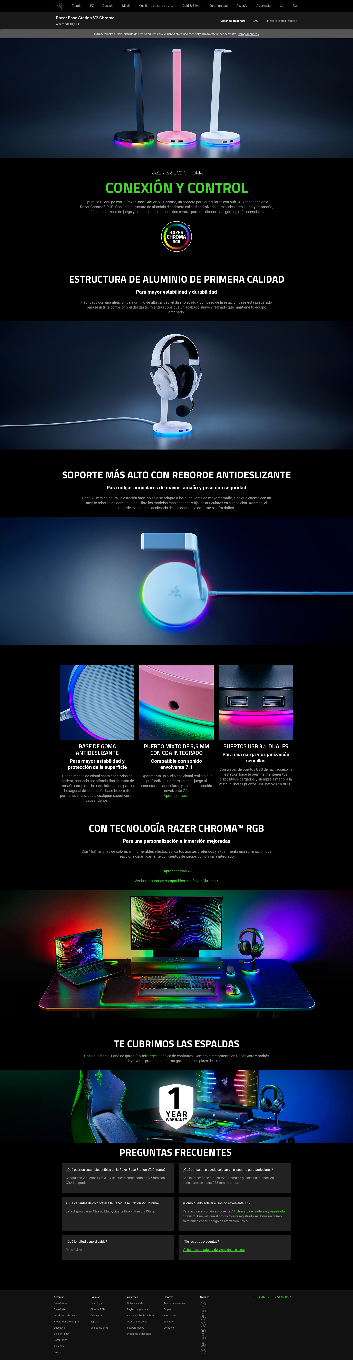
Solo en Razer (61, 1333)
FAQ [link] (255, 20)
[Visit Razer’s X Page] (203, 1324)
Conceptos (96, 1315)
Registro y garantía (137, 1309)
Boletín (57, 1352)
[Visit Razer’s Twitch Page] (203, 1345)
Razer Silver (60, 1340)
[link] (59, 6)
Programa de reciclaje (139, 1333)
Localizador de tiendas (66, 1315)
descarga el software (252, 1211)
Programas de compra (66, 1321)
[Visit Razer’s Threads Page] (203, 1318)
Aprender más (176, 795)
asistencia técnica (156, 1056)
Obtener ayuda (135, 1303)
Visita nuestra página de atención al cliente (214, 1250)
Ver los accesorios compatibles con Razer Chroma (176, 881)
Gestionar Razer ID (137, 1321)
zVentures (169, 1321)
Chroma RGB (97, 1309)
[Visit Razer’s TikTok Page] (203, 1338)
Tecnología (96, 1303)
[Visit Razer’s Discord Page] (203, 1351)
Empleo (168, 1309)
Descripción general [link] (233, 20)
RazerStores (60, 1303)
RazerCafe (59, 1309)
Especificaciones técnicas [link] (281, 20)
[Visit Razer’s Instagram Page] (203, 1311)
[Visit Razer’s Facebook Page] (203, 1304)
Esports (94, 1321)
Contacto (169, 1327)
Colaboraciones (99, 1327)
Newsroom (170, 1315)
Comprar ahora (248, 34)
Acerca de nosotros (174, 1303)
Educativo (59, 1327)
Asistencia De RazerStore (140, 1315)
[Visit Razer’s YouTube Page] (203, 1331)
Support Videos (135, 1327)
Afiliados (59, 1346)
